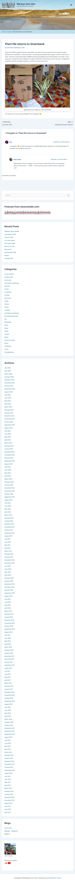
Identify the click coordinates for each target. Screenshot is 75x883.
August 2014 (8, 773)
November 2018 (9, 623)
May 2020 (7, 572)
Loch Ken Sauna (9, 240)
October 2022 (8, 494)
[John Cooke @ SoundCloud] (6, 863)
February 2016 (8, 722)
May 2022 (7, 509)
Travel (6, 349)
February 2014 (8, 791)
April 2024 (7, 440)
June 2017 (7, 674)
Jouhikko (7, 310)
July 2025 (7, 395)
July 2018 (7, 635)
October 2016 (8, 698)
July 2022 (7, 503)
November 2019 (9, 587)
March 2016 (8, 719)
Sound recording (9, 340)
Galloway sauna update (11, 231)
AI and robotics (9, 274)
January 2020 (8, 581)
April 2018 (7, 644)
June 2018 (7, 638)
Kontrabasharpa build (11, 316)
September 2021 (9, 533)
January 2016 (8, 725)
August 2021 (8, 536)
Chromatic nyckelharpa (11, 283)
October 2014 (8, 767)
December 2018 (9, 620)
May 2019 (7, 605)
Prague (6, 255)
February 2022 (9, 518)
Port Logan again (9, 243)
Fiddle (6, 301)
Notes (6, 331)
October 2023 (8, 458)
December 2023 (9, 452)
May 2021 (7, 545)
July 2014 (7, 776)
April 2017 (7, 680)
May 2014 (7, 782)
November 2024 (9, 419)
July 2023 (7, 467)
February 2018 (8, 650)
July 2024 (7, 431)
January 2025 (8, 413)
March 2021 (8, 551)
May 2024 (7, 437)
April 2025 (7, 404)
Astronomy (7, 280)
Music (6, 325)
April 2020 (7, 575)
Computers (7, 292)
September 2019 (9, 593)
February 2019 (8, 614)
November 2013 (9, 800)
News (6, 328)
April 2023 (7, 476)
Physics (6, 334)
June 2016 (7, 710)
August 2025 (8, 392)
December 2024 (9, 416)
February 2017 (8, 686)
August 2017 (8, 668)
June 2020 (7, 569)
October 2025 (8, 386)
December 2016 (9, 692)
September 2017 (9, 665)
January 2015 (8, 758)
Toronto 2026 (8, 237)
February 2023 (9, 482)
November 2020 (9, 563)
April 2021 (7, 548)
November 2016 (9, 695)
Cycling (6, 295)
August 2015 (8, 737)
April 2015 (7, 749)
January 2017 (8, 689)
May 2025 (7, 401)
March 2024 (8, 443)
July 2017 (7, 671)
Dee (10, 142)
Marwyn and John (26, 4)
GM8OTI (7, 834)
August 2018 (8, 632)
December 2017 (9, 656)
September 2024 (9, 425)
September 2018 (9, 629)
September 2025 (9, 389)
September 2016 (9, 701)
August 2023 (8, 464)
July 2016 (7, 707)
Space (6, 343)
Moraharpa (7, 322)
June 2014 (7, 779)
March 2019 (8, 611)
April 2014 (7, 785)
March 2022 (8, 515)
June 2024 (7, 434)
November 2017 (9, 659)
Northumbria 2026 (10, 252)
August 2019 (8, 596)
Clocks (6, 289)
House (6, 307)
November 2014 (9, 764)
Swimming (7, 346)
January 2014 (8, 794)
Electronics (7, 298)
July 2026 (7, 368)
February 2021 (8, 554)
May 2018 (7, 641)
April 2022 (7, 512)
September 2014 (9, 770)
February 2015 (8, 755)
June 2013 (7, 809)
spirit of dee (8, 828)
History (6, 304)
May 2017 (7, 677)
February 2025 (9, 410)
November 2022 (9, 491)
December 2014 (9, 761)
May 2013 (7, 812)
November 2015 (9, 731)
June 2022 (7, 506)
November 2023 (9, 455)
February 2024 (9, 446)
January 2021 (8, 557)
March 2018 (8, 647)
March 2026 (8, 374)
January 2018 (8, 653)
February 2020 (9, 578)
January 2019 (8, 617)
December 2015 (9, 728)
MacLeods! (7, 249)
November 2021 (9, 527)
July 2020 (7, 566)
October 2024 (8, 422)
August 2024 (8, 428)
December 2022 (9, 488)
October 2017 (8, 662)
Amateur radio (8, 277)
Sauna (6, 337)
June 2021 (7, 542)
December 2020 (9, 560)
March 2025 (8, 407)
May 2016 (7, 713)
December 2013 (9, 797)
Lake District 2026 (10, 234)
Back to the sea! (9, 246)
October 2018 (8, 626)
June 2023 (7, 470)
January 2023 (8, 485)
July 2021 (7, 539)
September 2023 (9, 461)
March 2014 (8, 788)
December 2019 (9, 584)
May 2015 (7, 746)
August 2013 (8, 803)
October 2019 (8, 590)
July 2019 (7, 599)
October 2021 (8, 530)
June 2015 (7, 743)
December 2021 (9, 524)
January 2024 (8, 449)
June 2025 (7, 398)
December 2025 (9, 380)
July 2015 (7, 740)
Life (5, 319)
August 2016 (8, 704)
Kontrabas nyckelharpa (11, 313)
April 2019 (7, 608)
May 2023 (7, 473)
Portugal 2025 (8, 258)
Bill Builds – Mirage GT (11, 831)
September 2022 (9, 497)
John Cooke (17, 159)
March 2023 (8, 479)
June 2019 (7, 602)
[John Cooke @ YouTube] (9, 863)
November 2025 (9, 383)
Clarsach (7, 286)
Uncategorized (9, 352)
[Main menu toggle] (71, 5)
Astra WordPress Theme (53, 878)
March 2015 (8, 752)
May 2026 (7, 371)
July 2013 (7, 806)
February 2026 (9, 377)
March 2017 (8, 683)
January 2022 (8, 521)
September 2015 (9, 734)
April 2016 (7, 716)
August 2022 (8, 500)
